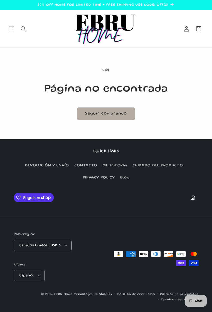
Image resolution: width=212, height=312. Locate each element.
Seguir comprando (106, 113)
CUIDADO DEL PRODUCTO (158, 165)
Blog (125, 177)
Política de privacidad (179, 294)
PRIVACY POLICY (99, 177)
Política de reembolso (136, 294)
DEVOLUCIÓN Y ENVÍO (47, 165)
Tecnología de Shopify (93, 294)
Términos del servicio (179, 300)
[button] (11, 29)
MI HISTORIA (115, 165)
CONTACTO (85, 165)
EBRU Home (63, 294)
